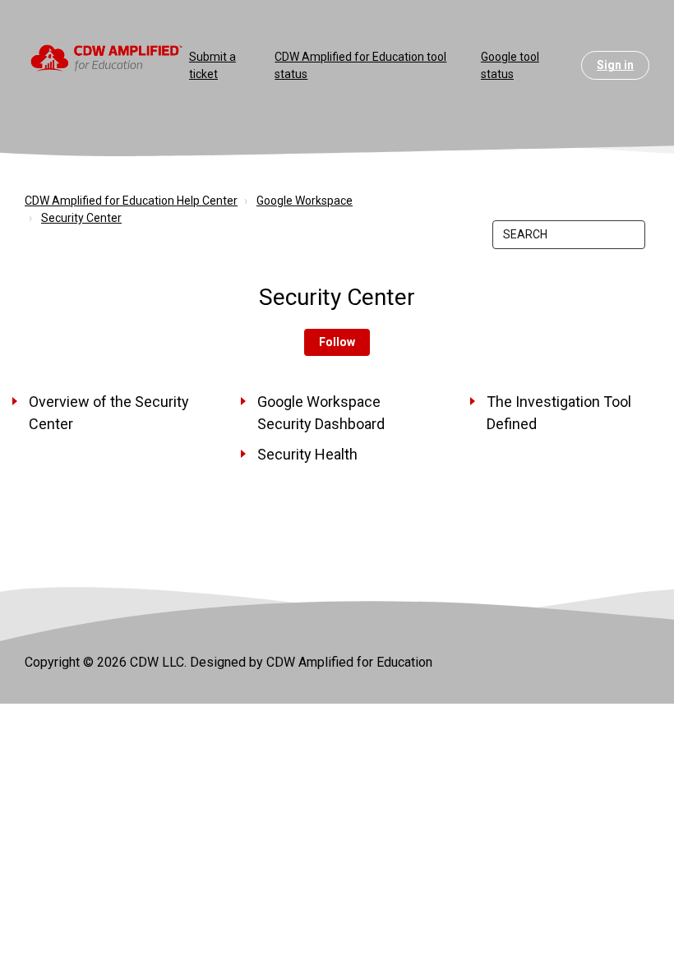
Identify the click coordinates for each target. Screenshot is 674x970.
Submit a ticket (212, 65)
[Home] (107, 57)
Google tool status (510, 65)
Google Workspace (304, 200)
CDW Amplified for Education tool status (360, 65)
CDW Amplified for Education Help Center (131, 200)
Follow (337, 342)
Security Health (307, 454)
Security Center (81, 217)
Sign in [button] (615, 65)
